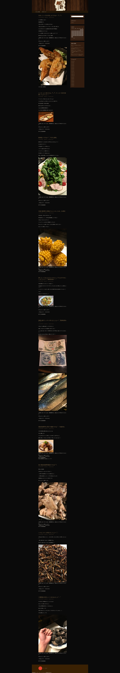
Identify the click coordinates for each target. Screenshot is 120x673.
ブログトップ (44, 11)
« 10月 (74, 38)
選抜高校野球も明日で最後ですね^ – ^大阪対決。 (52, 427)
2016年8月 (72, 78)
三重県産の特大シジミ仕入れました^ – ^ (49, 597)
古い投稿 (43, 668)
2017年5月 (72, 65)
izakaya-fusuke (52, 17)
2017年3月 (72, 68)
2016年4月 (72, 84)
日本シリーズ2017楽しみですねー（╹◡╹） (50, 15)
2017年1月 (72, 71)
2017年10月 (73, 61)
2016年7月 (72, 80)
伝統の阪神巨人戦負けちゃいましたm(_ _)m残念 (51, 211)
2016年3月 (72, 85)
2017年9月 (72, 62)
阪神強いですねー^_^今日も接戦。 (48, 137)
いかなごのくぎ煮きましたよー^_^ (48, 532)
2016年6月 (72, 81)
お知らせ (46, 17)
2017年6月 (72, 64)
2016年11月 (73, 74)
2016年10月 (73, 75)
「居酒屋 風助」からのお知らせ (41, 672)
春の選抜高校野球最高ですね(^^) (47, 465)
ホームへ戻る (38, 11)
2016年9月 (72, 77)
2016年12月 (73, 72)
